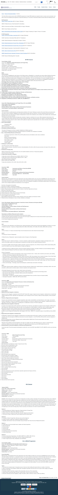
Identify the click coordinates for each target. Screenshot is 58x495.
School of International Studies (10, 13)
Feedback (40, 481)
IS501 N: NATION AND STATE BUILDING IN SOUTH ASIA (12, 31)
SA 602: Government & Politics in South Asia (10, 35)
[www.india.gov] (23, 484)
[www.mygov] (28, 484)
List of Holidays (29, 1)
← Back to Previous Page (5, 478)
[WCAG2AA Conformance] (28, 488)
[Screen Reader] (4, 1)
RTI (10, 1)
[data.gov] (34, 485)
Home (3, 13)
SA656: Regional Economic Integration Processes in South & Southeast (14, 53)
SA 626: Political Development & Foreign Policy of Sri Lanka (12, 45)
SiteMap (32, 481)
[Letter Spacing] (6, 1)
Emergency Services (23, 1)
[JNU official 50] (30, 487)
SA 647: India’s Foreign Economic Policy (9, 50)
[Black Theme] (50, 1)
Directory (13, 1)
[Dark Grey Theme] (51, 1)
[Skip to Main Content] (1, 1)
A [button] (47, 1)
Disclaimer (29, 481)
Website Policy (18, 481)
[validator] (23, 488)
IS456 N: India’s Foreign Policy (7, 21)
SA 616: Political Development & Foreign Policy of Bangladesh (13, 43)
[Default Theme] (49, 2)
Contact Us (17, 1)
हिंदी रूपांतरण (55, 2)
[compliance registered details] (34, 488)
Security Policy (24, 481)
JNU (8, 1)
